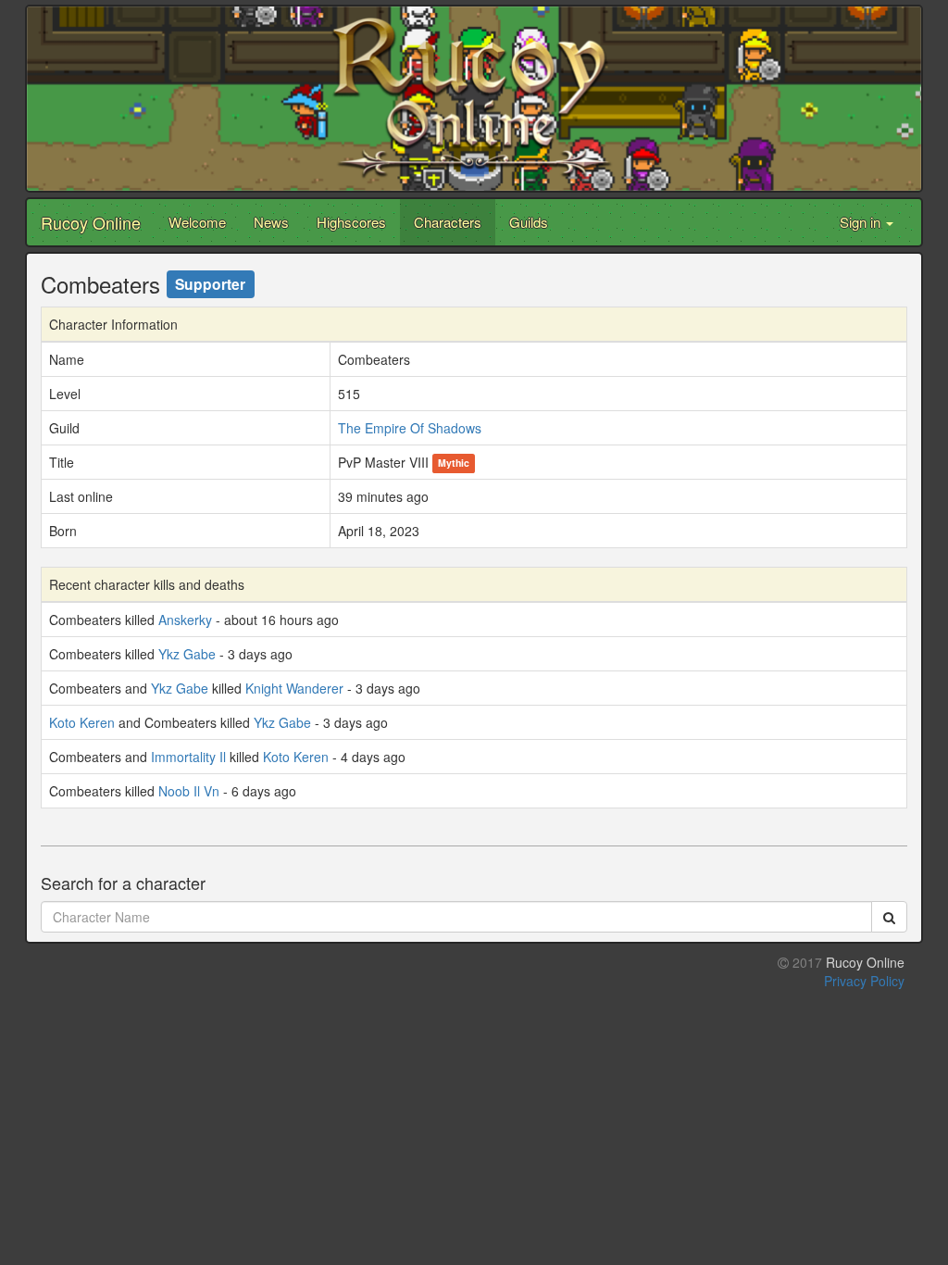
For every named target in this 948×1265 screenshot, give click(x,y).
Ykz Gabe (187, 654)
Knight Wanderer (294, 688)
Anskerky (185, 619)
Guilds (528, 222)
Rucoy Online (91, 222)
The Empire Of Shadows (409, 428)
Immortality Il (188, 756)
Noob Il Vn (188, 791)
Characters (447, 222)
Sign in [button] (862, 222)
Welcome (197, 222)
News (271, 222)
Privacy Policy (864, 980)
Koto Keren (82, 722)
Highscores (351, 222)
